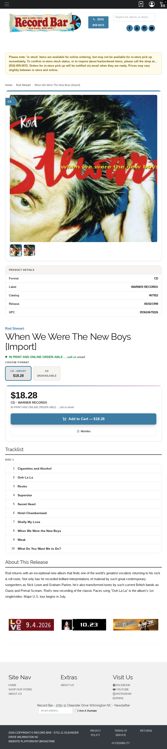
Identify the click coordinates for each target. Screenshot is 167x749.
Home (8, 85)
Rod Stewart (23, 85)
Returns (146, 730)
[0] (163, 5)
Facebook (122, 685)
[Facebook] (129, 28)
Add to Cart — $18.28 (86, 419)
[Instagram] (144, 28)
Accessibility (121, 743)
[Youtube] (137, 28)
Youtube (122, 689)
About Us (15, 693)
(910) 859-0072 (98, 22)
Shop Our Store (20, 689)
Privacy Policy (95, 733)
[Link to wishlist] (141, 5)
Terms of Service (120, 733)
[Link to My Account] (152, 5)
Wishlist (85, 431)
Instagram (123, 693)
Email (119, 698)
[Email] (151, 28)
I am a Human (87, 710)
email (81, 357)
